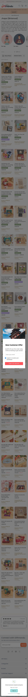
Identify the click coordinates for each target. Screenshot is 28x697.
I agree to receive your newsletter (13, 358)
